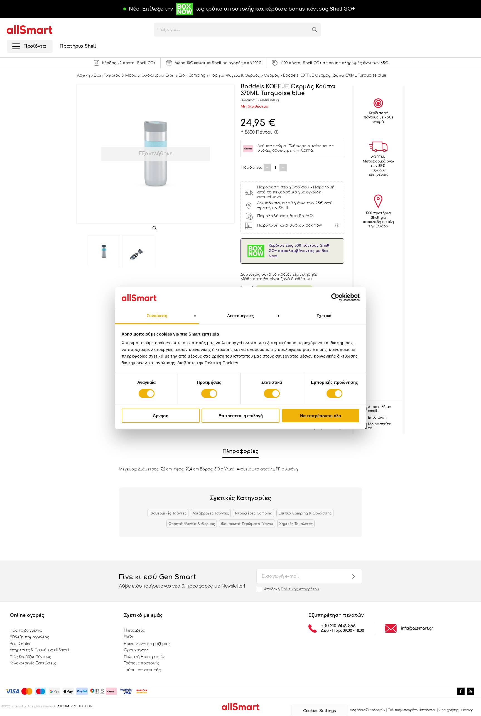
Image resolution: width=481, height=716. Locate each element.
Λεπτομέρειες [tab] (240, 315)
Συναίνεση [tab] (157, 315)
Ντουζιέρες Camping (253, 513)
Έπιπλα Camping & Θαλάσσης (305, 513)
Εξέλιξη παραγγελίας (29, 637)
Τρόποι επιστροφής (142, 670)
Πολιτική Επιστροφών (144, 657)
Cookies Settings (319, 711)
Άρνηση (160, 415)
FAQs (128, 637)
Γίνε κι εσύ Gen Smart (182, 581)
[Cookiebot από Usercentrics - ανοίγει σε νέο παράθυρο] (335, 297)
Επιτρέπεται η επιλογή (241, 415)
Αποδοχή (291, 589)
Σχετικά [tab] (324, 315)
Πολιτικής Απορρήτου (300, 589)
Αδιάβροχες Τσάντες (211, 513)
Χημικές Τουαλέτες (296, 524)
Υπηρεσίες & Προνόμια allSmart (39, 650)
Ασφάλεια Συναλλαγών (367, 710)
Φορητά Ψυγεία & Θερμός (191, 524)
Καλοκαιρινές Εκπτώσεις (33, 663)
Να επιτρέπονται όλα (320, 415)
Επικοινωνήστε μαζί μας (147, 644)
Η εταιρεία (134, 630)
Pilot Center (20, 644)
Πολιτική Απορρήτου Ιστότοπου (412, 710)
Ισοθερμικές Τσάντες (167, 513)
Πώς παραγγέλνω (26, 630)
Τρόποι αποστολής (141, 663)
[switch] (209, 393)
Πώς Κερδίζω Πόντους (30, 657)
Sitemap (467, 710)
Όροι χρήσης (136, 650)
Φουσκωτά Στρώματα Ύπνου (247, 524)
